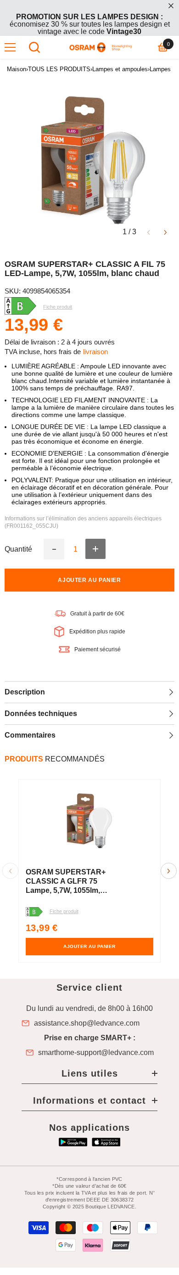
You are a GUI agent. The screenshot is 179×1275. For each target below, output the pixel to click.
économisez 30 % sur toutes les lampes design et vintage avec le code (90, 24)
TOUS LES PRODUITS (59, 69)
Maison (16, 69)
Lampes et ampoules (120, 69)
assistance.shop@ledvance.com (87, 1023)
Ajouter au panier (89, 580)
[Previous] (148, 232)
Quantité (18, 549)
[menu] (10, 47)
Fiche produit (64, 911)
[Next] (165, 232)
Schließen (171, 5)
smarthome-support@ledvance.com (96, 1052)
